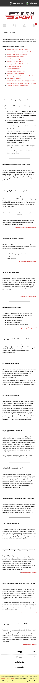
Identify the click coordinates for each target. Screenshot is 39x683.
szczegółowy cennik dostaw (29, 296)
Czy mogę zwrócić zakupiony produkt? (17, 85)
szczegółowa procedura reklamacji (27, 613)
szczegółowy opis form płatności (27, 328)
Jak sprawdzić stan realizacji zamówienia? (19, 52)
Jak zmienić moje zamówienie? (15, 73)
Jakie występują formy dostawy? (16, 56)
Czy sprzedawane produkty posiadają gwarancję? (21, 80)
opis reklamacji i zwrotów (30, 644)
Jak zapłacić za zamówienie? (15, 61)
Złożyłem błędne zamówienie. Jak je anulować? (20, 76)
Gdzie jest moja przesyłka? (14, 78)
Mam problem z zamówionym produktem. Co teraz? (21, 83)
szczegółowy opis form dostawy (28, 261)
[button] (5, 25)
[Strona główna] (19, 14)
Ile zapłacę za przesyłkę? (13, 59)
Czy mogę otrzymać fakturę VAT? (16, 71)
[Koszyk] (34, 25)
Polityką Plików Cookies (7, 678)
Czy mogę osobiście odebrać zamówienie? (18, 64)
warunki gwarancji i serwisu (29, 572)
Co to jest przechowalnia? (14, 68)
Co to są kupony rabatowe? (14, 66)
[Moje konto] (24, 25)
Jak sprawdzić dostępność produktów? (18, 49)
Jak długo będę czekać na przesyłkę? (17, 54)
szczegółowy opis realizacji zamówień (26, 227)
